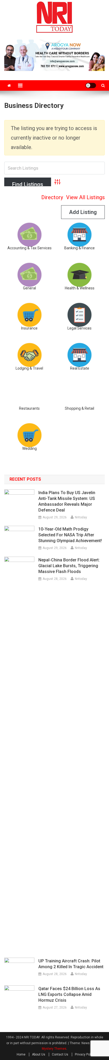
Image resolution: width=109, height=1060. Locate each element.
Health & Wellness (79, 288)
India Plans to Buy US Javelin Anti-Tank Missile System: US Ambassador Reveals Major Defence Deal (66, 501)
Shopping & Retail (79, 408)
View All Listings (85, 197)
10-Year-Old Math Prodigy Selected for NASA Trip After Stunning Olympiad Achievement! (70, 535)
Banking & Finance (79, 248)
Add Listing (83, 212)
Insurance (29, 328)
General (29, 288)
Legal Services (79, 328)
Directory (52, 197)
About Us (38, 1054)
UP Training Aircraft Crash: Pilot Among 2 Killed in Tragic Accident (70, 963)
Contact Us (60, 1054)
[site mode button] (90, 85)
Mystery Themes (54, 1049)
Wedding (29, 448)
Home (21, 1054)
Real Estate (79, 368)
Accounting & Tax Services (29, 248)
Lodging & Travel (29, 368)
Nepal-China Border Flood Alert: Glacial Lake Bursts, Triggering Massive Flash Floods (69, 565)
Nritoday (81, 517)
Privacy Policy (85, 1054)
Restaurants (29, 408)
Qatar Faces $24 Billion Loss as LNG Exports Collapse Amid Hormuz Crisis (69, 994)
